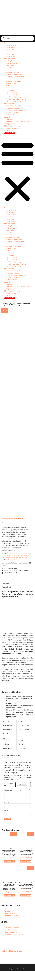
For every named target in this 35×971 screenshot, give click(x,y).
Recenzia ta (17, 790)
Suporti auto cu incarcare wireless (18, 121)
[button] (17, 171)
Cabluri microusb (15, 101)
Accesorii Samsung (13, 81)
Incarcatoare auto (13, 108)
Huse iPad (10, 54)
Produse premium (21, 557)
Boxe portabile (11, 88)
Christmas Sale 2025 (20, 553)
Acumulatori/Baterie (13, 128)
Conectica (10, 90)
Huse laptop (10, 56)
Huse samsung (12, 47)
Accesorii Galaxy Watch (15, 76)
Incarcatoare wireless (14, 106)
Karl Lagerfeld (12, 559)
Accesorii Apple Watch (14, 74)
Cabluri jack (13, 95)
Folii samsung (11, 63)
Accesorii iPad (11, 83)
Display (9, 130)
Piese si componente (12, 126)
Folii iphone (10, 61)
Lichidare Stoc (15, 555)
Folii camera (10, 65)
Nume (7, 802)
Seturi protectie (12, 52)
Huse (6, 43)
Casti (8, 85)
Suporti (7, 117)
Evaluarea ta (8, 784)
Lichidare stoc (9, 133)
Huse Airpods (11, 50)
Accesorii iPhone (12, 79)
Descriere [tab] (5, 583)
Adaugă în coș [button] (9, 861)
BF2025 (10, 553)
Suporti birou (11, 124)
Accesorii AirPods (12, 72)
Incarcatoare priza (13, 112)
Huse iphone (11, 45)
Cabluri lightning (15, 97)
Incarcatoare (9, 103)
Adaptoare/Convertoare (17, 99)
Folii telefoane (9, 58)
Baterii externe (11, 115)
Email (7, 810)
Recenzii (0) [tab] (6, 587)
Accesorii (7, 70)
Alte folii (9, 68)
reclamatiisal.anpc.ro (11, 951)
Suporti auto (11, 119)
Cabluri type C (14, 92)
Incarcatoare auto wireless (16, 110)
